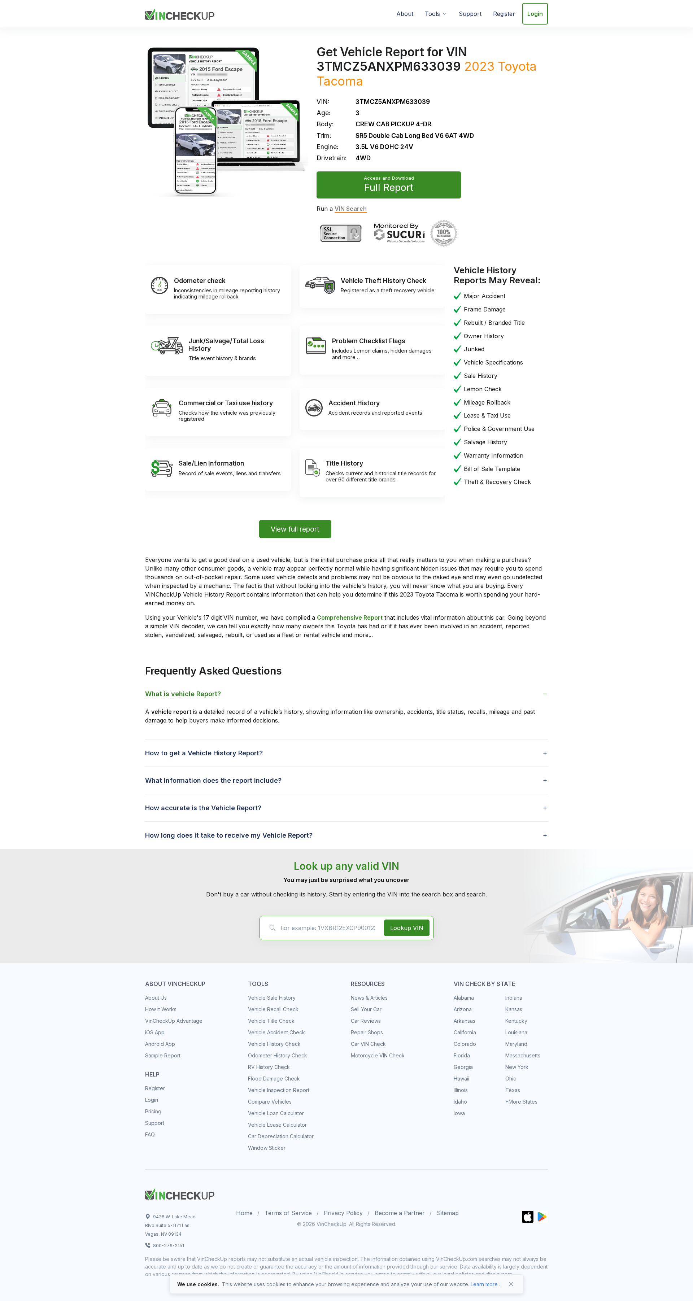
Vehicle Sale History (272, 998)
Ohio (511, 1078)
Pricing (153, 1111)
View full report (295, 529)
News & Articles (369, 998)
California (465, 1032)
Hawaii (461, 1078)
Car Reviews (366, 1021)
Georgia (463, 1067)
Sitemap (448, 1213)
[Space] (179, 1193)
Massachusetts (522, 1055)
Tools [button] (432, 13)
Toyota (517, 66)
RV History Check (269, 1067)
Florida (462, 1055)
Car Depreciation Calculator (281, 1136)
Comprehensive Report (350, 617)
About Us (156, 998)
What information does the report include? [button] (213, 780)
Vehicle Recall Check (273, 1009)
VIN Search (351, 208)
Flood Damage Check (274, 1078)
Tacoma (340, 81)
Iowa (459, 1113)
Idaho (460, 1102)
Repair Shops (367, 1032)
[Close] (511, 1284)
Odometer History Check (277, 1055)
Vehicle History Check (274, 1044)
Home (244, 1213)
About (404, 13)
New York (516, 1067)
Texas (512, 1090)
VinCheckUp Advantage (173, 1021)
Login (535, 13)
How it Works (160, 1009)
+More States (521, 1102)
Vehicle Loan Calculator (276, 1113)
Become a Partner (400, 1213)
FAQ (150, 1134)
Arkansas (464, 1021)
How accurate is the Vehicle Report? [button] (203, 808)
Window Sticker (267, 1148)
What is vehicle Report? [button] (183, 694)
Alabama (464, 998)
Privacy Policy (343, 1213)
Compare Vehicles (270, 1102)
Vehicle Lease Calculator (277, 1125)
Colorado (465, 1044)
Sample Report (162, 1055)
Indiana (513, 998)
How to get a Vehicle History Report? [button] (204, 753)
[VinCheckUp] (179, 13)
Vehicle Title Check (271, 1021)
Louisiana (516, 1032)
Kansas (513, 1009)
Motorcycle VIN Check (378, 1055)
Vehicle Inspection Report (278, 1090)
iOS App (155, 1032)
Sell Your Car (366, 1009)
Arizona (463, 1009)
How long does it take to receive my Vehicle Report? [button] (229, 835)
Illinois (461, 1090)
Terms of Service (288, 1213)
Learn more (484, 1284)
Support (470, 13)
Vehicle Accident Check (276, 1032)
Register (504, 13)
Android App (160, 1044)
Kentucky (516, 1021)
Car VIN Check (368, 1044)
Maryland (516, 1044)
